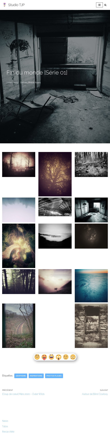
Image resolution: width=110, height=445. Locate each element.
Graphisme (21, 376)
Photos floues (34, 82)
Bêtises (23, 82)
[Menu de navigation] (99, 4)
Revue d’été (8, 431)
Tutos (5, 426)
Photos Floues (54, 376)
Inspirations (36, 376)
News (5, 421)
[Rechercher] (105, 5)
